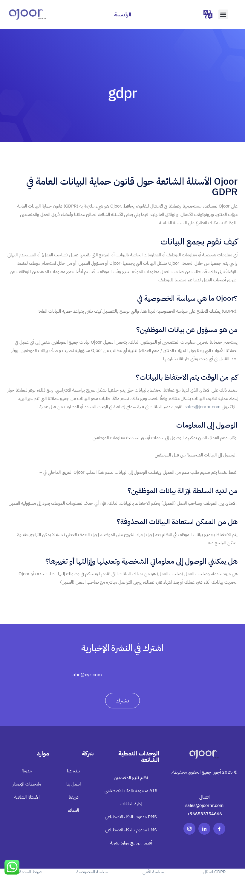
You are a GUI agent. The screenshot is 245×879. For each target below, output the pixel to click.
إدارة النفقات (131, 803)
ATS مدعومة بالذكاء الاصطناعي (131, 790)
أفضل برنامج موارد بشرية (131, 843)
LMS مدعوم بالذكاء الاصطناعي (131, 830)
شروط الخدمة (30, 871)
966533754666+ (204, 814)
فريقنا (74, 797)
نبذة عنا (73, 771)
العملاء (73, 810)
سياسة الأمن (153, 871)
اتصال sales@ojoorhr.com (204, 801)
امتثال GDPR (214, 871)
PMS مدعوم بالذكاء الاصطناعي (131, 816)
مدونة (27, 771)
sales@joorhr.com (202, 406)
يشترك (122, 700)
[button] (223, 14)
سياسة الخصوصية (92, 871)
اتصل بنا (73, 784)
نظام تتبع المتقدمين (131, 777)
